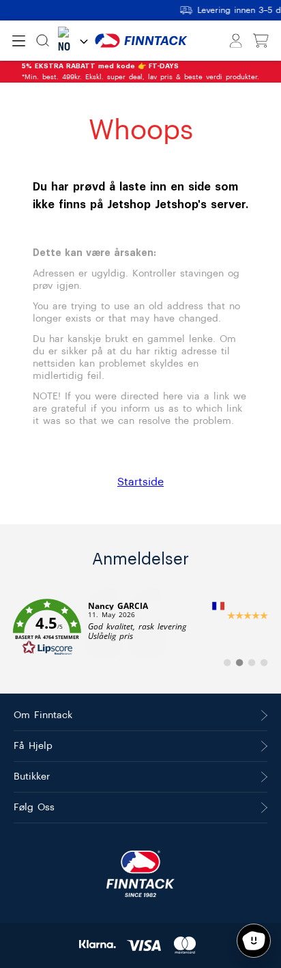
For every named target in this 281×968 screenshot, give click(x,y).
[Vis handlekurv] (261, 40)
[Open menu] (19, 40)
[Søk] (43, 40)
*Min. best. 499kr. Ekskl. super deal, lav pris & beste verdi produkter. (140, 72)
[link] (140, 627)
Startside (140, 481)
